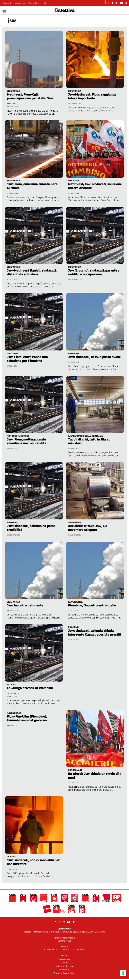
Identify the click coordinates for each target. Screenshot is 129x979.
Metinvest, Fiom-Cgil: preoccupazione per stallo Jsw (30, 96)
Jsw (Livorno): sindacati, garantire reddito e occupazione (93, 272)
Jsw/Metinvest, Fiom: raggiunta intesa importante (92, 96)
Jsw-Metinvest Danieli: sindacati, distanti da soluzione (31, 272)
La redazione (20, 3)
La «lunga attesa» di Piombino (30, 688)
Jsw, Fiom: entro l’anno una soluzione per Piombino (27, 359)
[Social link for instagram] (117, 3)
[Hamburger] (4, 11)
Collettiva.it (64, 928)
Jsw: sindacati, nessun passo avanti (94, 357)
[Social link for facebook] (112, 3)
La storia (64, 969)
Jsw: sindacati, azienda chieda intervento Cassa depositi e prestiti (94, 632)
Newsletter (33, 3)
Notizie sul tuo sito (64, 966)
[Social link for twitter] (108, 3)
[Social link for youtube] (121, 3)
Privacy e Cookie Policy (64, 973)
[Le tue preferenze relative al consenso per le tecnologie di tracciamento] (123, 973)
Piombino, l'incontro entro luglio (92, 605)
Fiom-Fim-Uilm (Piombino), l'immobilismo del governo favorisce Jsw (27, 720)
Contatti (7, 3)
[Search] (45, 3)
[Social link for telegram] (126, 3)
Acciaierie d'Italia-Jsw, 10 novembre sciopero (87, 527)
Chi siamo (64, 955)
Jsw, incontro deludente (25, 605)
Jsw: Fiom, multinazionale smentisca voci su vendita (26, 441)
